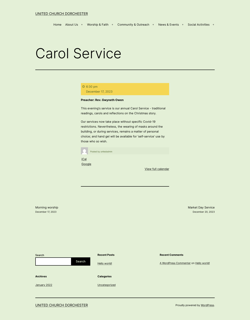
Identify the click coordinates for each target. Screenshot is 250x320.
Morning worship (46, 209)
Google (86, 164)
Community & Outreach (133, 24)
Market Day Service (201, 209)
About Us (71, 24)
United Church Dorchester (61, 14)
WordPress (207, 305)
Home (57, 24)
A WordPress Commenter (175, 263)
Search (39, 255)
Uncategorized (107, 284)
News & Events (168, 24)
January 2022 (43, 284)
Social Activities (198, 24)
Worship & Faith (98, 24)
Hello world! (105, 263)
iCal (84, 159)
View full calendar (157, 169)
